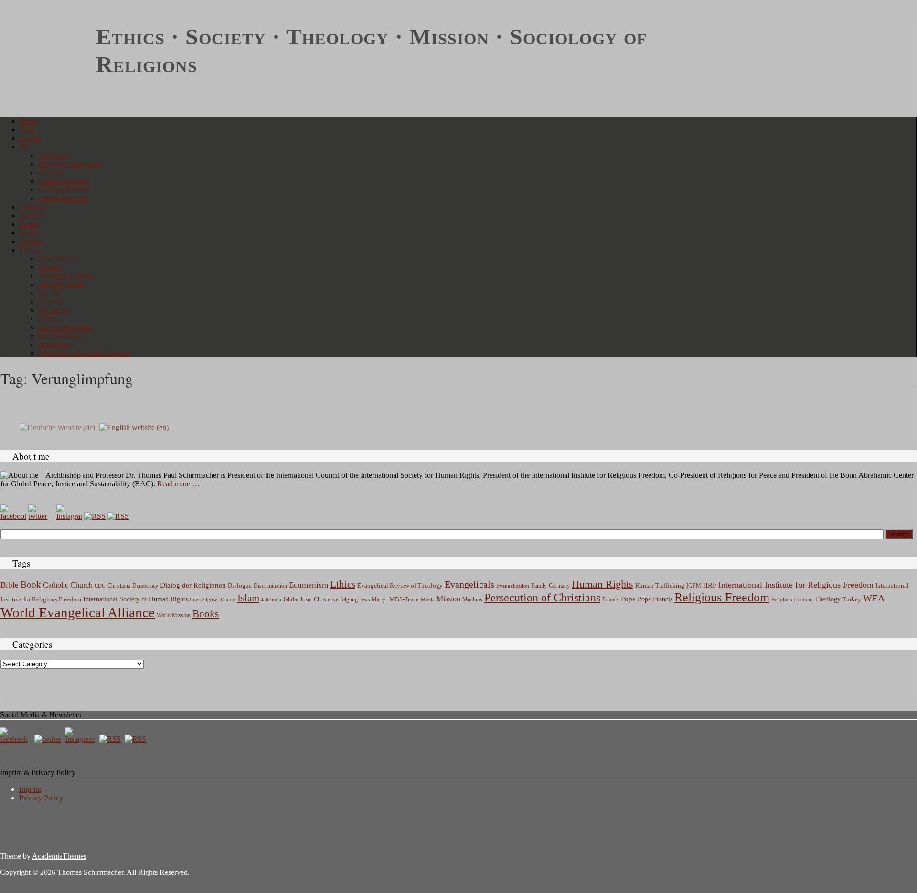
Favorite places (61, 284)
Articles (31, 215)
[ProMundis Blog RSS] (118, 516)
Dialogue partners (65, 276)
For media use (60, 336)
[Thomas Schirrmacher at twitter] (48, 739)
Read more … (178, 484)
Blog (27, 130)
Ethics (342, 584)
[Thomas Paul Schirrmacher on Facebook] (13, 516)
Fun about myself (65, 327)
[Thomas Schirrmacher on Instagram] (69, 516)
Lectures (51, 301)
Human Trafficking (659, 585)
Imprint (30, 789)
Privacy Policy (41, 798)
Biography (55, 155)
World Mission (174, 615)
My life (50, 293)
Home (29, 121)
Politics (610, 599)
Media (29, 233)
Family (539, 586)
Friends (50, 267)
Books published (64, 190)
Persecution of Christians (542, 597)
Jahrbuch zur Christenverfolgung (320, 600)
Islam (248, 598)
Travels (31, 138)
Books (29, 224)
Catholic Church (68, 585)
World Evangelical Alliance (77, 612)
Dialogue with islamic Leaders (84, 353)
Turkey (851, 599)
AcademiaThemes (59, 856)
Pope (628, 599)
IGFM (693, 585)
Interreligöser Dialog (212, 599)
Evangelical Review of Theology (400, 585)
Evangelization (512, 585)
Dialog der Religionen (193, 585)
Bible (9, 584)
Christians (118, 585)
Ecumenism (308, 584)
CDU (100, 585)
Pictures (31, 250)
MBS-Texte (404, 599)
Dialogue (240, 585)
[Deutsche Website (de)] (57, 427)
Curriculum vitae (64, 181)
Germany (559, 585)
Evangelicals (469, 584)
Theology (828, 599)
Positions (33, 207)
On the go (54, 310)
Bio (25, 147)
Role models (57, 258)
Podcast (31, 241)
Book (31, 584)
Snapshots (54, 344)
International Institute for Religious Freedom (796, 584)
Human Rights (602, 584)
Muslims (472, 599)
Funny (48, 319)
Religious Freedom (721, 597)
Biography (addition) (70, 164)
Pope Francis (655, 599)
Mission (448, 599)
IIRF (709, 585)
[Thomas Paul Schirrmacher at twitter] (41, 516)
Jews (365, 599)
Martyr (379, 599)
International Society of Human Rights (135, 599)
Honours (52, 172)
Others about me (63, 198)
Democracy (145, 586)
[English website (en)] (134, 427)
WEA (874, 598)
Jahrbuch (271, 599)
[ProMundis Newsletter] (95, 516)
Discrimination (270, 585)
